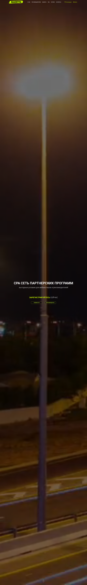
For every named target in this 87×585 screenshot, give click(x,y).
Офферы (44, 2)
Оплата (53, 2)
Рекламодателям (36, 2)
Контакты (58, 2)
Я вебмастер (37, 302)
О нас (28, 2)
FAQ (49, 2)
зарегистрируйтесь (39, 297)
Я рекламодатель (50, 302)
